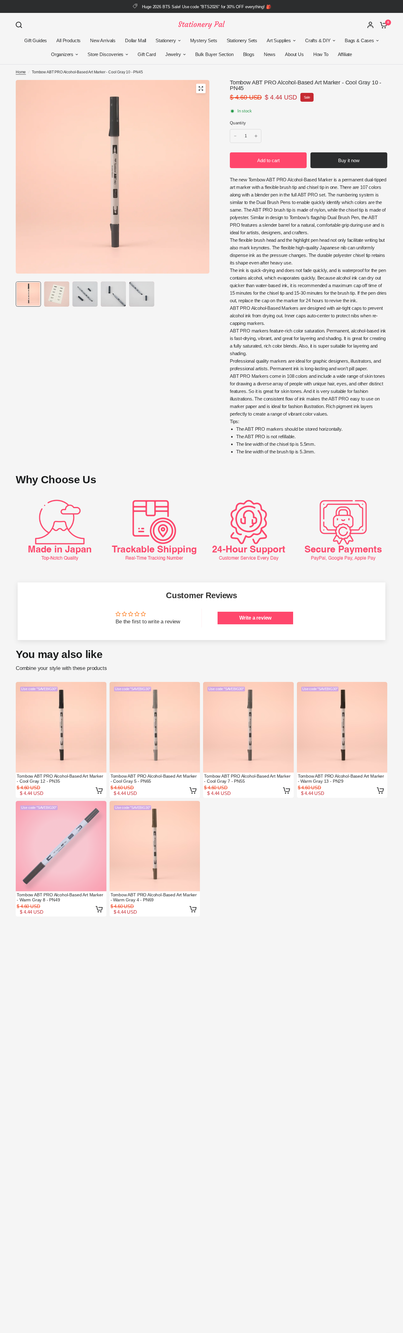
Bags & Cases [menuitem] (359, 40)
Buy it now (349, 160)
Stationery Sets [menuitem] (242, 40)
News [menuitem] (269, 54)
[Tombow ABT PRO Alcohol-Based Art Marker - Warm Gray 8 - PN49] (61, 846)
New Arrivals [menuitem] (103, 40)
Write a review (255, 618)
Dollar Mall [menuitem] (135, 40)
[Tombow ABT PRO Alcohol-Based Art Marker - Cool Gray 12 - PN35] (61, 727)
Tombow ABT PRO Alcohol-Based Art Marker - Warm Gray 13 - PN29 (341, 779)
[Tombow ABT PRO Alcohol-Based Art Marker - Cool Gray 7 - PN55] (248, 727)
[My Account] (370, 25)
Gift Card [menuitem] (147, 54)
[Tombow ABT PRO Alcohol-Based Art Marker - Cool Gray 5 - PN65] (155, 727)
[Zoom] (201, 88)
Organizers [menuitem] (62, 54)
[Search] (20, 25)
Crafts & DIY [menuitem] (318, 40)
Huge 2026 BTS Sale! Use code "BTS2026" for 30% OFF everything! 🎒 (206, 6)
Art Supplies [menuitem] (279, 40)
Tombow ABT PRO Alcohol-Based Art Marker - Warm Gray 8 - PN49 (60, 897)
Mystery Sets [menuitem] (203, 40)
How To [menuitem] (320, 54)
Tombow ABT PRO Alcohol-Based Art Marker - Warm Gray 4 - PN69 (154, 897)
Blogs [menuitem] (248, 54)
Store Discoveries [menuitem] (105, 54)
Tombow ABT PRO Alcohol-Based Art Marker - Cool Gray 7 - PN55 (247, 779)
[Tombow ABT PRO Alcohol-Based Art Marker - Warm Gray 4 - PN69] (155, 846)
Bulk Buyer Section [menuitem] (214, 54)
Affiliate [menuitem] (345, 54)
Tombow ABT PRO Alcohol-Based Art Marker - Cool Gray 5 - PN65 (154, 779)
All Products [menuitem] (68, 40)
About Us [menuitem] (294, 54)
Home (21, 72)
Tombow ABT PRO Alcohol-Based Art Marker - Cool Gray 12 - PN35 (60, 779)
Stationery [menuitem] (166, 40)
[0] (382, 25)
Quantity (238, 123)
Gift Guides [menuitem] (35, 40)
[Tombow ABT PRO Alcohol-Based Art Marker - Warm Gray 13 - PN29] (342, 727)
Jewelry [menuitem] (173, 54)
